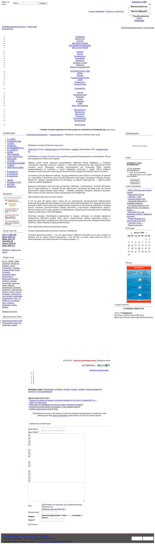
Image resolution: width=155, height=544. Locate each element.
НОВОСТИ (80, 39)
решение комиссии (94, 389)
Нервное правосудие (136, 199)
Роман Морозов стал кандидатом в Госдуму (136, 219)
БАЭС (4, 261)
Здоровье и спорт (80, 63)
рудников (6, 294)
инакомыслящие (9, 274)
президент (6, 290)
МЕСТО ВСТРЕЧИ (80, 48)
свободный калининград (12, 297)
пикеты (11, 285)
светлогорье (7, 296)
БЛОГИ (80, 41)
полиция (16, 287)
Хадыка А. (80, 116)
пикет (4, 285)
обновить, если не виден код (53, 509)
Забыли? (142, 11)
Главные (79, 52)
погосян (66, 389)
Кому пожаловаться (80, 105)
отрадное (16, 283)
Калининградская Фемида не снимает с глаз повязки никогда (55, 407)
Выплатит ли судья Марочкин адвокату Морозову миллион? (139, 214)
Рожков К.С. (80, 112)
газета (12, 266)
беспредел (15, 263)
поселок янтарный (44, 391)
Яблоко (80, 75)
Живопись (80, 101)
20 (139, 248)
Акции (80, 99)
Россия (80, 54)
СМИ (80, 103)
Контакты (45, 536)
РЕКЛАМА (12, 159)
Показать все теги (9, 311)
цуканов (10, 303)
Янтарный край (80, 95)
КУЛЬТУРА (12, 146)
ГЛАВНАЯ (80, 37)
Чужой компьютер (140, 16)
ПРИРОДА (11, 187)
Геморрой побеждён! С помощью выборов (137, 202)
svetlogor (75, 149)
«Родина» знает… (135, 223)
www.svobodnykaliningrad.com (49, 541)
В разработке (80, 88)
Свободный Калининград (37, 135)
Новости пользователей (80, 67)
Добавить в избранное (114, 11)
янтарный (6, 305)
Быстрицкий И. (80, 118)
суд (19, 298)
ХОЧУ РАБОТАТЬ (14, 157)
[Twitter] (101, 365)
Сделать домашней (96, 11)
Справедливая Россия (80, 78)
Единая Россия (80, 84)
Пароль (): (139, 11)
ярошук (5, 307)
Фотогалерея (80, 125)
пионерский (7, 287)
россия (18, 292)
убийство (6, 301)
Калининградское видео (12, 321)
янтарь (14, 305)
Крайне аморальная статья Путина (44, 409)
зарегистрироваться (60, 415)
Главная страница (11, 536)
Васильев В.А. (80, 110)
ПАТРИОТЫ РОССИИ (80, 71)
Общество (80, 65)
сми (15, 298)
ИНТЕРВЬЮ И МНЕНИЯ (80, 45)
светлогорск (16, 294)
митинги (5, 281)
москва (13, 281)
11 (132, 245)
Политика (80, 97)
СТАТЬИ (11, 161)
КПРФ (80, 73)
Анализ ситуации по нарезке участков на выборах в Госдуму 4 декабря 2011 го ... (63, 400)
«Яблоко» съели (134, 197)
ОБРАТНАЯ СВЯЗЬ (15, 167)
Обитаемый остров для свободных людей (11, 324)
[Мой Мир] (106, 365)
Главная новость (56, 135)
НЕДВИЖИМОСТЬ (15, 148)
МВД (17, 261)
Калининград (79, 56)
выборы (5, 266)
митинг (15, 279)
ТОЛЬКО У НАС (14, 182)
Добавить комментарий (99, 370)
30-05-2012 (32, 149)
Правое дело (80, 82)
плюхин (74, 389)
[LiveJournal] (109, 365)
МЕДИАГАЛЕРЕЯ (80, 43)
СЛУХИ (10, 144)
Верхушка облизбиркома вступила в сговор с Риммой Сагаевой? (56, 405)
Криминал (80, 60)
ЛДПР (80, 80)
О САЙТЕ (11, 139)
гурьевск (16, 268)
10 (129, 245)
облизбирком (48, 389)
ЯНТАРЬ (11, 184)
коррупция (6, 279)
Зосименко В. (79, 121)
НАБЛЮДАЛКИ (14, 141)
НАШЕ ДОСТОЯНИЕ (13, 153)
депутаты (32, 391)
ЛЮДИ (10, 180)
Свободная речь (132, 133)
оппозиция (6, 283)
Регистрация (139, 21)
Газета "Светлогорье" (30, 536)
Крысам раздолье (135, 225)
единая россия (8, 270)
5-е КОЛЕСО (12, 150)
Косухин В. (80, 114)
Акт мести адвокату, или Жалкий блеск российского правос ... (138, 207)
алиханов (6, 263)
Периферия (80, 58)
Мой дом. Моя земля (38, 402)
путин (12, 292)
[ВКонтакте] (98, 365)
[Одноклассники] (104, 365)
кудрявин (58, 389)
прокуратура (17, 290)
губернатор (7, 268)
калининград (7, 277)
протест (5, 292)
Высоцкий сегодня (136, 194)
